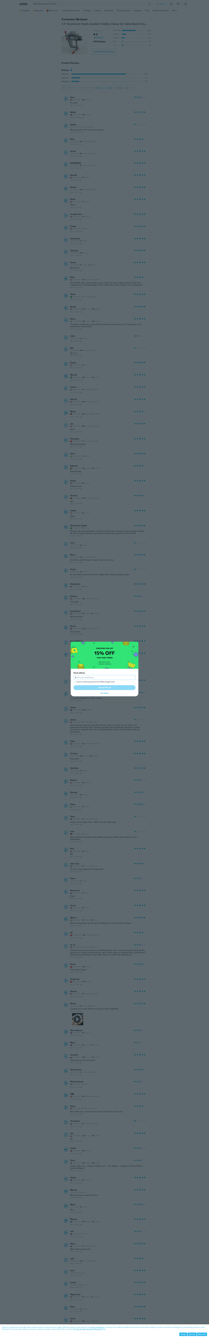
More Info (202, 1334)
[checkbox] (74, 682)
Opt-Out (192, 1334)
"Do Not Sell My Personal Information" (88, 1329)
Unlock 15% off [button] (104, 688)
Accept (183, 1334)
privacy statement (97, 1327)
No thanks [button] (104, 693)
